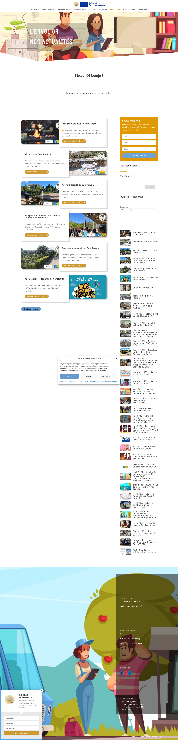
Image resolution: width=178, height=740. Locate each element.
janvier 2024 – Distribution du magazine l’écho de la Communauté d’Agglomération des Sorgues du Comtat (145, 362)
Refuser (89, 376)
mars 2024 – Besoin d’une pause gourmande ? (145, 314)
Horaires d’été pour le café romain (79, 123)
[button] (117, 359)
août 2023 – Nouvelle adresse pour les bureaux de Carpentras (144, 391)
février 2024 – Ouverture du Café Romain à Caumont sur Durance (145, 352)
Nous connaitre (48, 9)
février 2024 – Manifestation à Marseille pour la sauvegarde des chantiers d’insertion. (145, 333)
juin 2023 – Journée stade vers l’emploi (143, 409)
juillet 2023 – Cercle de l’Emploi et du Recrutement (144, 400)
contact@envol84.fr (133, 606)
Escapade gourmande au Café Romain (80, 248)
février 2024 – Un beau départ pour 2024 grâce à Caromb (145, 343)
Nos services (79, 9)
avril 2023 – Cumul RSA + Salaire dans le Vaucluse (145, 465)
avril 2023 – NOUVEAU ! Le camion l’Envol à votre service (145, 486)
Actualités (69, 127)
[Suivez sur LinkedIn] (129, 673)
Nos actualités (115, 9)
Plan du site (126, 709)
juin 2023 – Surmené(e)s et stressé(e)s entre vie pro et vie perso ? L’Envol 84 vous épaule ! (145, 429)
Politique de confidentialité (132, 707)
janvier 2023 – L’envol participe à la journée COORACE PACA (144, 542)
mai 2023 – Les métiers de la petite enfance (144, 447)
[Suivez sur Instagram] (125, 673)
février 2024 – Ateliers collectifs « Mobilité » (144, 324)
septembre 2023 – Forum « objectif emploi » (145, 373)
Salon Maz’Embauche (143, 287)
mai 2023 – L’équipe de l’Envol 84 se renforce (144, 438)
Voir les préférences (108, 376)
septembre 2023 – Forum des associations (145, 382)
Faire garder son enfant (98, 9)
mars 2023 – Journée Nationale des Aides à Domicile (143, 496)
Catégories (124, 207)
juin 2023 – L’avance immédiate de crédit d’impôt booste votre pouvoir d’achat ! (143, 418)
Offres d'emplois (42, 282)
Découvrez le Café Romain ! (38, 154)
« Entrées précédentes (31, 309)
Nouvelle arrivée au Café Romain (78, 185)
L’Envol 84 (35, 9)
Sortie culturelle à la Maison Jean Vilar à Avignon (143, 305)
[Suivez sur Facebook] (121, 673)
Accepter (69, 376)
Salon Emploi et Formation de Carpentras (44, 279)
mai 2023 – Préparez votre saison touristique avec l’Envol (145, 456)
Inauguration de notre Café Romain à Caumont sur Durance (43, 216)
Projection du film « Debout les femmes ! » (144, 551)
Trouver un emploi (64, 9)
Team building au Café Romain (144, 296)
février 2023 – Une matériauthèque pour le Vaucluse (144, 533)
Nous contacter (129, 9)
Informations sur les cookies (133, 704)
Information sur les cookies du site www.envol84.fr (74, 381)
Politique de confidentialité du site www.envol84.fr (103, 381)
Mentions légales (128, 701)
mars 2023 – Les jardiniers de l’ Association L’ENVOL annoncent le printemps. (144, 514)
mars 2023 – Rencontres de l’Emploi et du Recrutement (145, 505)
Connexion (142, 9)
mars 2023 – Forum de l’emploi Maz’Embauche (144, 524)
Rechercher (150, 187)
